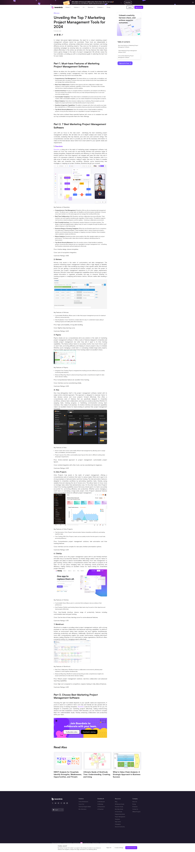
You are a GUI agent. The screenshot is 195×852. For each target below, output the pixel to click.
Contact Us (135, 809)
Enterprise (134, 806)
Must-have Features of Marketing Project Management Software (128, 46)
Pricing (108, 7)
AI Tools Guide (118, 811)
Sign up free (139, 7)
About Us (134, 801)
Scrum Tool (81, 804)
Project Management (120, 816)
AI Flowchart (101, 809)
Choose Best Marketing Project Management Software (126, 56)
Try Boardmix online (71, 732)
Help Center (118, 821)
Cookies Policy (87, 843)
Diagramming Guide (120, 814)
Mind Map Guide (119, 809)
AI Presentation (101, 806)
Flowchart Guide (119, 806)
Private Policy (76, 843)
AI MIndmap (100, 804)
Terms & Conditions (56, 843)
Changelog (118, 824)
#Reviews (56, 13)
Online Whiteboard (83, 801)
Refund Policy (95, 843)
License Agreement (67, 843)
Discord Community (120, 826)
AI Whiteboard (101, 801)
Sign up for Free (124, 63)
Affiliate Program (136, 811)
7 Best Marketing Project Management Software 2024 (127, 51)
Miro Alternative (82, 809)
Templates (117, 819)
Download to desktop (89, 732)
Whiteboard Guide (119, 804)
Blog (116, 801)
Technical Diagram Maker (85, 806)
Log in (130, 7)
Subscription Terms (105, 843)
